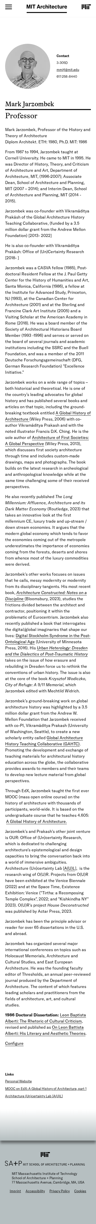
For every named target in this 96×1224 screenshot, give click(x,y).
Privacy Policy (59, 1191)
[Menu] (8, 7)
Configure (14, 1043)
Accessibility (35, 1191)
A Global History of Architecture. (36, 821)
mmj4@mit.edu (68, 70)
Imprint (15, 1191)
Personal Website (18, 1081)
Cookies (80, 1191)
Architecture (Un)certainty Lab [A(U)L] (34, 1096)
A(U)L (69, 868)
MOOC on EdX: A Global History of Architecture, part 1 (46, 1089)
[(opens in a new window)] (86, 6)
